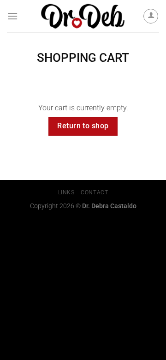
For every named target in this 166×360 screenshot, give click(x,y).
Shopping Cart (83, 58)
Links (66, 192)
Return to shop (83, 126)
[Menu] (12, 16)
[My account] (150, 16)
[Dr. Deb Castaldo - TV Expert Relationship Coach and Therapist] (83, 16)
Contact (94, 192)
